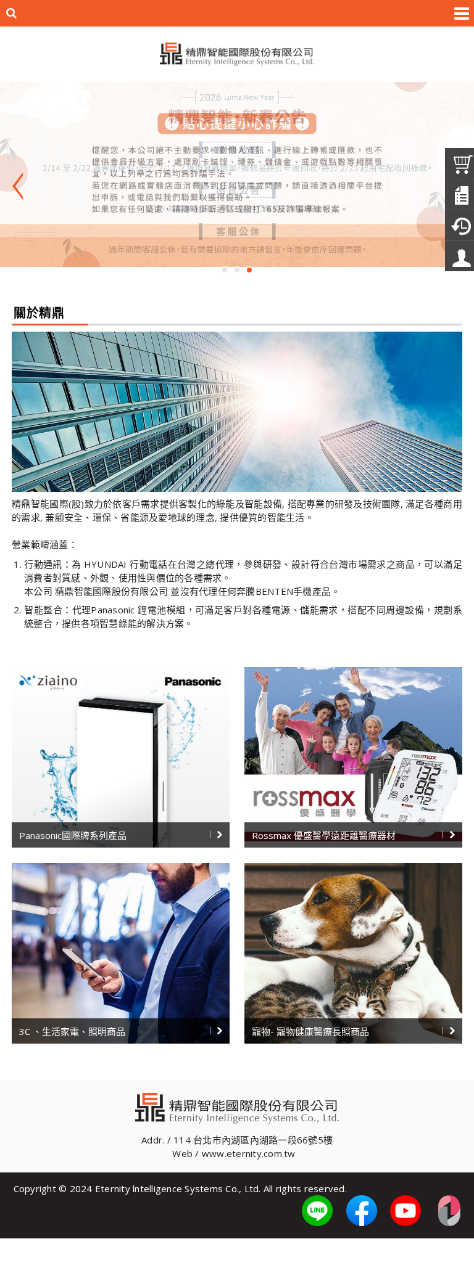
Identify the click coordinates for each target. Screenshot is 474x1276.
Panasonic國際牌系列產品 (73, 835)
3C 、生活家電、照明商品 (72, 1031)
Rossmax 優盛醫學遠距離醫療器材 (324, 835)
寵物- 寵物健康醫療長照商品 (310, 1031)
